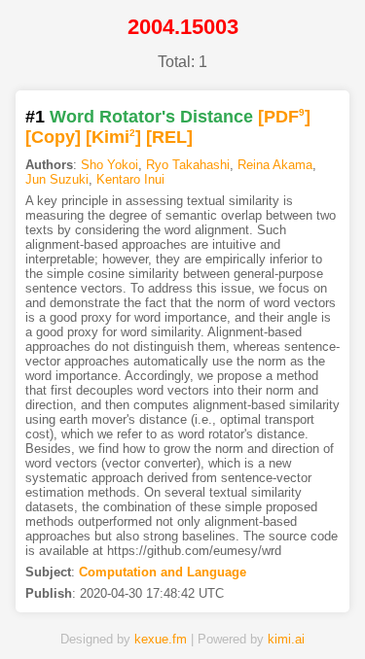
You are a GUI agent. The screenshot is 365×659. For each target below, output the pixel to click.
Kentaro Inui (130, 179)
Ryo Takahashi (188, 164)
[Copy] (53, 137)
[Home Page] (66, 613)
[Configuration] (241, 613)
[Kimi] (113, 137)
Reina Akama (274, 164)
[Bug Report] (300, 613)
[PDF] (284, 116)
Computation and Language (162, 572)
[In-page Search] (124, 613)
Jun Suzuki (57, 179)
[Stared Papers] (183, 613)
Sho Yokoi (109, 164)
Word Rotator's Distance (151, 116)
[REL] (169, 137)
